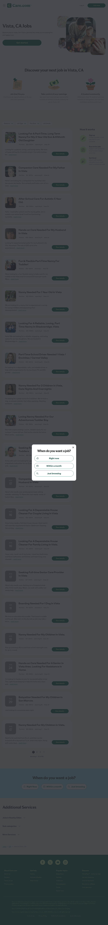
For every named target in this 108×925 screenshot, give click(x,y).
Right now (54, 458)
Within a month (54, 466)
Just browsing (54, 473)
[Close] (73, 447)
